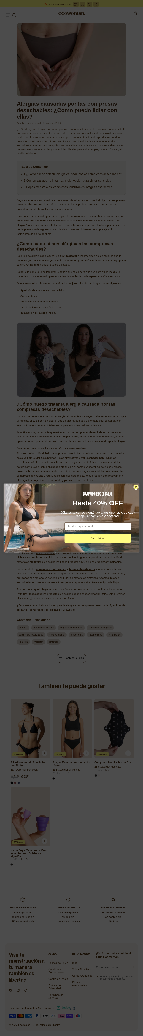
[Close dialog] (136, 487)
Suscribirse (97, 538)
